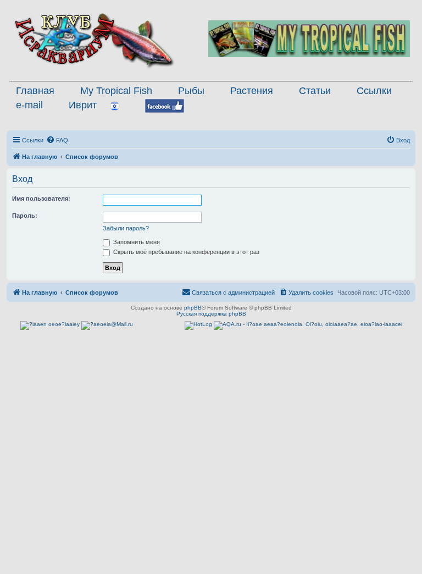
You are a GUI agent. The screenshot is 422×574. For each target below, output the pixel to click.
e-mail (29, 105)
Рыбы (191, 90)
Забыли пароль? (126, 228)
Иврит (83, 105)
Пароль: (24, 215)
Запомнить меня (136, 242)
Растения (251, 90)
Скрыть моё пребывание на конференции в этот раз (185, 252)
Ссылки (374, 90)
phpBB (193, 308)
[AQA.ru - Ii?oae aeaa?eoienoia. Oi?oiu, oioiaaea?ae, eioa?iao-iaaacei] (308, 325)
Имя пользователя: (41, 198)
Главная (35, 90)
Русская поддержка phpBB (211, 314)
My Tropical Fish (116, 90)
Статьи (315, 90)
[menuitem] (57, 140)
